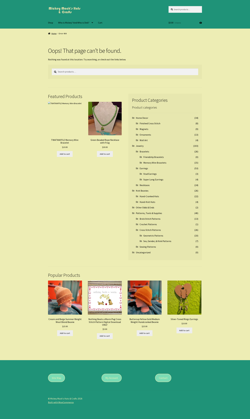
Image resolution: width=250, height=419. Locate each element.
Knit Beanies (142, 190)
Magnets (144, 129)
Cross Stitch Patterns (150, 229)
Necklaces (145, 185)
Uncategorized (143, 252)
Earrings (144, 168)
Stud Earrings (150, 173)
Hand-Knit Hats (147, 202)
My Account (111, 378)
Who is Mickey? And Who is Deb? (73, 22)
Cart (100, 22)
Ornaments (145, 134)
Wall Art (144, 140)
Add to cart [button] (65, 154)
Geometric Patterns (153, 235)
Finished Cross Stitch (150, 123)
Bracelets (144, 151)
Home (54, 33)
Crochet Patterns (148, 224)
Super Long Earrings (153, 179)
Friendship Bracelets (153, 157)
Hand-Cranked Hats (149, 196)
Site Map (56, 378)
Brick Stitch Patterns (150, 218)
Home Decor (142, 117)
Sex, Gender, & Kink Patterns (157, 241)
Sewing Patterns (148, 246)
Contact (163, 378)
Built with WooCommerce (61, 402)
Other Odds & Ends (145, 207)
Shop (50, 22)
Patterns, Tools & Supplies (149, 213)
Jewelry (140, 145)
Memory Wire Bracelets (154, 162)
